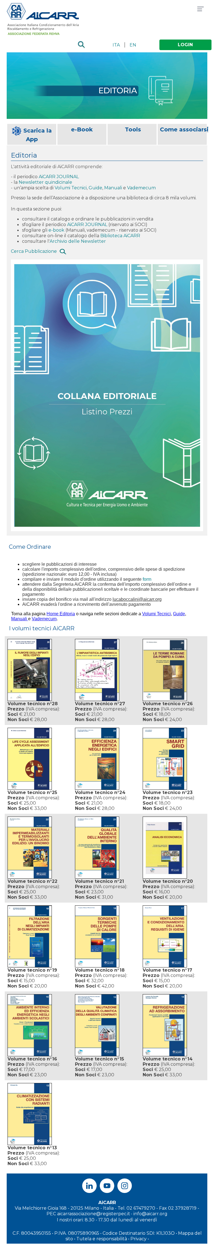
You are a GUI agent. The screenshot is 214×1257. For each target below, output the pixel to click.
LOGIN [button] (185, 44)
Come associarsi (184, 129)
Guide (95, 187)
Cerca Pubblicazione (34, 251)
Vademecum (141, 187)
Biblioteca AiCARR (120, 235)
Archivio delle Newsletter (78, 241)
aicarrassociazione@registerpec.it (93, 1213)
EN (133, 45)
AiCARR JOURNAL (59, 176)
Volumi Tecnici (71, 187)
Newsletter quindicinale (46, 182)
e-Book (82, 129)
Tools (133, 129)
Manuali (113, 187)
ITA (116, 45)
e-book (56, 230)
